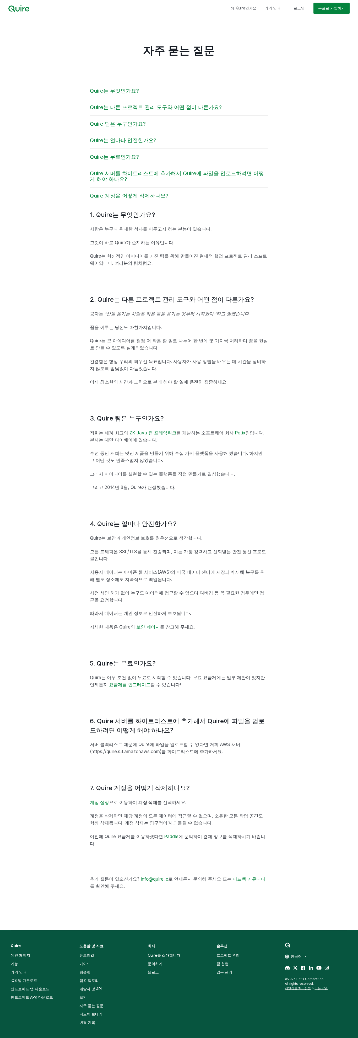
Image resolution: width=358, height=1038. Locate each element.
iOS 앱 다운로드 (24, 980)
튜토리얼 (86, 955)
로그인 (299, 8)
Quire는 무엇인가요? (114, 91)
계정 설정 (99, 802)
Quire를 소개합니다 (164, 955)
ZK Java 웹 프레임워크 (152, 432)
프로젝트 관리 (228, 955)
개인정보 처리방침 (298, 988)
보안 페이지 (148, 627)
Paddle (171, 836)
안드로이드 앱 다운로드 (30, 989)
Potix (240, 432)
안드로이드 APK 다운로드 (32, 997)
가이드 (84, 963)
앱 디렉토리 (89, 980)
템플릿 (84, 972)
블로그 (153, 972)
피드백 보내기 (90, 1014)
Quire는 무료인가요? (114, 157)
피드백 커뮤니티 (249, 879)
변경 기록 (87, 1022)
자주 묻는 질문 (91, 1005)
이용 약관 (321, 988)
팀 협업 (222, 963)
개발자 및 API (90, 989)
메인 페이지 (20, 955)
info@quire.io (154, 879)
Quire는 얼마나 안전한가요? (123, 140)
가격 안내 (272, 8)
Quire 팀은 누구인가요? (118, 124)
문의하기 (155, 963)
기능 (14, 963)
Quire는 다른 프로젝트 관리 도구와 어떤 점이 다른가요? (156, 107)
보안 (83, 997)
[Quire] (18, 8)
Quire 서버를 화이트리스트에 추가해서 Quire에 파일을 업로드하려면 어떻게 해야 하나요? (177, 176)
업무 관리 (224, 972)
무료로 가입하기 (331, 8)
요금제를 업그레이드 (129, 684)
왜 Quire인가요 (243, 8)
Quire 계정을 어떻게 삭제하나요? (129, 196)
